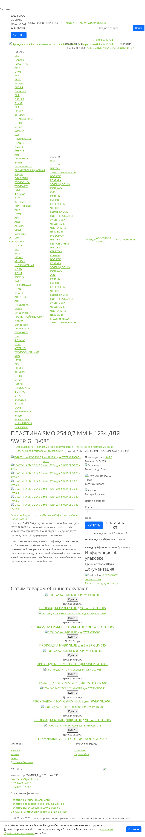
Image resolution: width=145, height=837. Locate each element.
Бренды (91, 239)
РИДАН (18, 174)
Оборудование (25, 446)
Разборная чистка (57, 237)
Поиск (138, 28)
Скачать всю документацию (102, 583)
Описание (17, 515)
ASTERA (19, 83)
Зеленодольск (60, 184)
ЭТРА (17, 198)
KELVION (19, 115)
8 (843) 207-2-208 (103, 44)
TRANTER (19, 142)
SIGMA (18, 127)
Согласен (134, 829)
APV (16, 75)
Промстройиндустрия (29, 170)
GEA (16, 107)
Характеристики (33, 515)
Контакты (129, 239)
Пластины (21, 63)
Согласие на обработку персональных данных (39, 811)
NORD (18, 123)
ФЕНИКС (19, 194)
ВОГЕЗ (18, 162)
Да (14, 35)
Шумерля (56, 231)
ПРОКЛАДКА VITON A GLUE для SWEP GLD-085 (72, 683)
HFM (17, 253)
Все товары (19, 57)
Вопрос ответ (19, 519)
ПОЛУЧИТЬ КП (115, 525)
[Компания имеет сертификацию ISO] (104, 768)
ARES (17, 79)
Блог (119, 239)
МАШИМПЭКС (23, 166)
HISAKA (18, 111)
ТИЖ (17, 190)
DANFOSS (20, 91)
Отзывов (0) (50, 515)
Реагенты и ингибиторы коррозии (23, 423)
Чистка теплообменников (63, 170)
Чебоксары (57, 223)
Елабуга (55, 180)
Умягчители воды (22, 413)
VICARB (18, 146)
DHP (16, 95)
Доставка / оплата (22, 762)
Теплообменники (26, 352)
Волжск (55, 176)
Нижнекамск (59, 211)
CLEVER (18, 87)
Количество (92, 507)
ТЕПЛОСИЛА (22, 182)
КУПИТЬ (94, 525)
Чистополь (58, 227)
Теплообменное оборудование (54, 446)
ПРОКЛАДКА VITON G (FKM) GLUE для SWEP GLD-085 (72, 701)
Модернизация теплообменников (63, 320)
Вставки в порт (20, 401)
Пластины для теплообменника (94, 446)
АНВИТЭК (20, 150)
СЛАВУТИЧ (21, 178)
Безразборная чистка (59, 245)
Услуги (15, 754)
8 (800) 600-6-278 (103, 39)
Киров (54, 200)
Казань (55, 196)
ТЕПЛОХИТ (21, 186)
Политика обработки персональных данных (37, 803)
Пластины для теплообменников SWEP (39, 450)
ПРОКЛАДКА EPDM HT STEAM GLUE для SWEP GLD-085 (72, 627)
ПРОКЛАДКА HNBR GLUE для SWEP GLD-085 (72, 645)
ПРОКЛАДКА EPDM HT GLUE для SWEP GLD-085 (72, 664)
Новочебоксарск (62, 216)
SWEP (17, 134)
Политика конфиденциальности (30, 800)
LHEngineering (24, 119)
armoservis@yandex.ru (102, 47)
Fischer (19, 99)
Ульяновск (57, 219)
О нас (11, 239)
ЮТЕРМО (20, 202)
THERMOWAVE (22, 138)
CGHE (17, 407)
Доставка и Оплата (104, 239)
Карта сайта (81, 754)
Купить (72, 599)
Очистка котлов (56, 253)
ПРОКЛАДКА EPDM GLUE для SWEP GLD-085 (72, 608)
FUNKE (18, 103)
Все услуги (55, 162)
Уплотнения (22, 206)
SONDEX (19, 130)
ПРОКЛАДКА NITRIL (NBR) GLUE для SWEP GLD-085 (72, 720)
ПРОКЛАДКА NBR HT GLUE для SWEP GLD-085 (72, 739)
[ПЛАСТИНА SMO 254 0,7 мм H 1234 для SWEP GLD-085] (46, 459)
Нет (22, 35)
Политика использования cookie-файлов (35, 807)
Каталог (15, 750)
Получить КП (127, 47)
